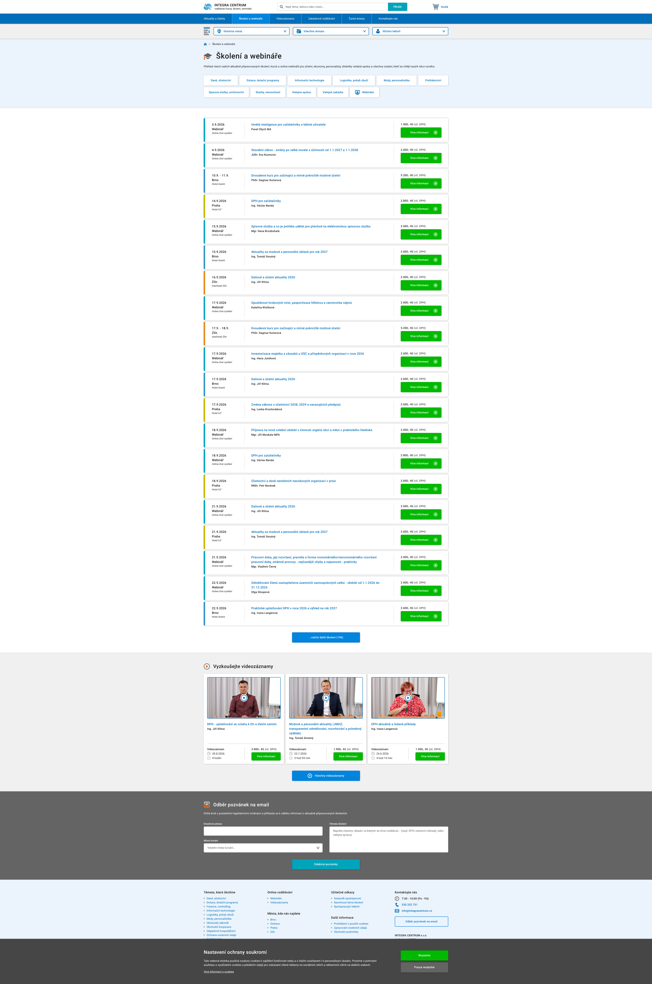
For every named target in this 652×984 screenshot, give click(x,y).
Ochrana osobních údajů (221, 935)
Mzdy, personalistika (219, 918)
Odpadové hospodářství (221, 931)
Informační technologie (221, 910)
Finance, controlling (218, 906)
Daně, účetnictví (216, 898)
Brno (273, 919)
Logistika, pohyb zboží (220, 914)
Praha (273, 927)
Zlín (272, 931)
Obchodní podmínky (346, 931)
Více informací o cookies (219, 971)
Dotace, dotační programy (222, 902)
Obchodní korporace (219, 927)
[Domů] (205, 44)
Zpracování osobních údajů (350, 927)
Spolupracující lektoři (347, 906)
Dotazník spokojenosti (347, 898)
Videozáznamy (279, 902)
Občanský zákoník (218, 922)
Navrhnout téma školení (348, 902)
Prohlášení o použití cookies (351, 923)
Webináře (276, 898)
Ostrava (275, 923)
